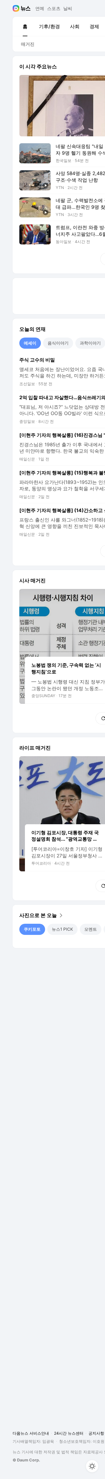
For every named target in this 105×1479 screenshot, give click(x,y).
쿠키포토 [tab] (32, 929)
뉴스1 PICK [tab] (62, 929)
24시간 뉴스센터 (68, 1433)
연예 (39, 8)
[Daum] (17, 8)
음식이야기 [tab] (58, 343)
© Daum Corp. (26, 1460)
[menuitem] (25, 26)
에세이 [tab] (30, 343)
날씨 (67, 8)
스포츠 (53, 8)
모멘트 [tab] (90, 929)
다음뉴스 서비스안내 (31, 1433)
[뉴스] (26, 8)
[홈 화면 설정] (92, 1466)
